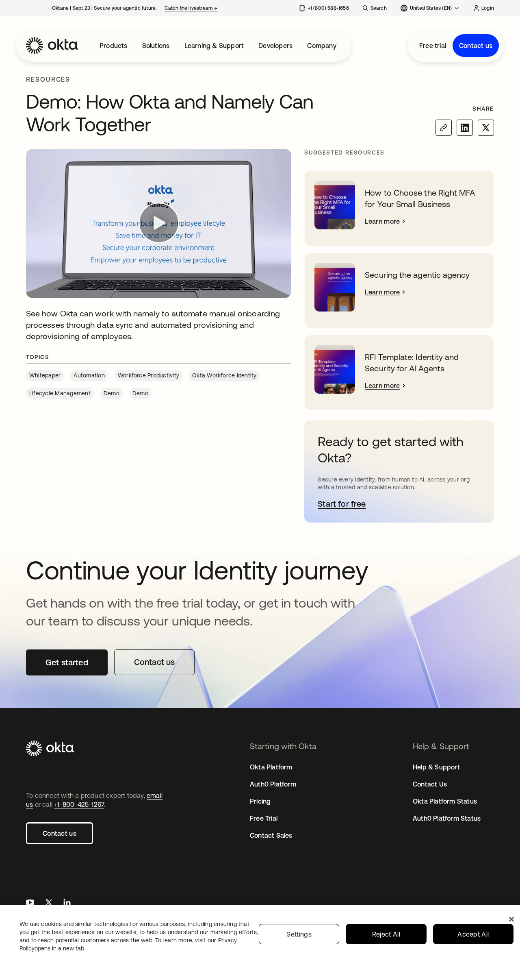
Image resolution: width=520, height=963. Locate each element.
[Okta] (52, 45)
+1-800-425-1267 (79, 804)
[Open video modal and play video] (158, 223)
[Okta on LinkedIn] (67, 903)
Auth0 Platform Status (447, 818)
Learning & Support (214, 45)
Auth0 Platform (273, 784)
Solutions (156, 45)
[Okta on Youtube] (30, 903)
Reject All (386, 934)
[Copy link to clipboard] (444, 128)
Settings (299, 934)
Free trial (432, 45)
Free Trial (263, 818)
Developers (275, 45)
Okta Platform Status (445, 801)
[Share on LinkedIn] (465, 128)
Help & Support (436, 767)
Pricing (260, 801)
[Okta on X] (49, 903)
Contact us (475, 45)
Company (321, 45)
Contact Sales (271, 835)
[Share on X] (486, 128)
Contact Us (430, 784)
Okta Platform (271, 767)
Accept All (473, 934)
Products (114, 45)
